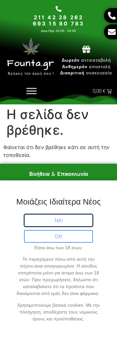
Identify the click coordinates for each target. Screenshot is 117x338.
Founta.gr (31, 63)
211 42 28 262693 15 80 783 (58, 20)
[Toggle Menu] (31, 91)
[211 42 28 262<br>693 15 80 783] (58, 9)
